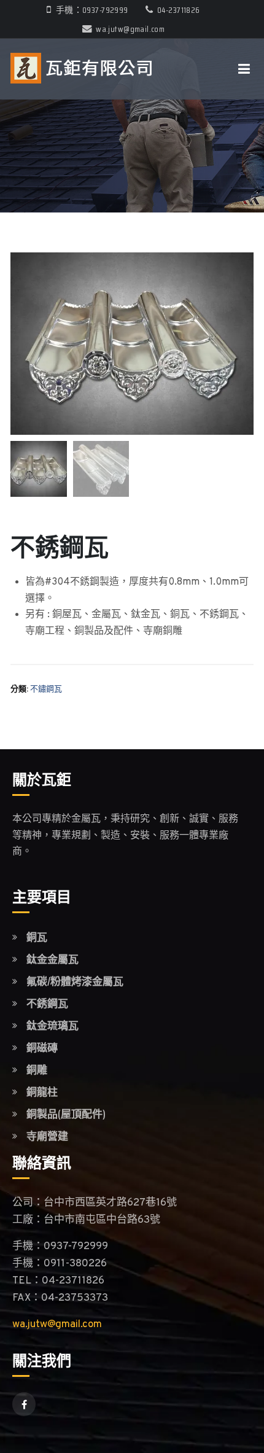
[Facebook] (24, 1404)
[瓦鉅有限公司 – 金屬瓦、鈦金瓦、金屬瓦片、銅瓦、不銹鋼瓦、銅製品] (81, 69)
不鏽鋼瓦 (46, 690)
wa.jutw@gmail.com (130, 29)
